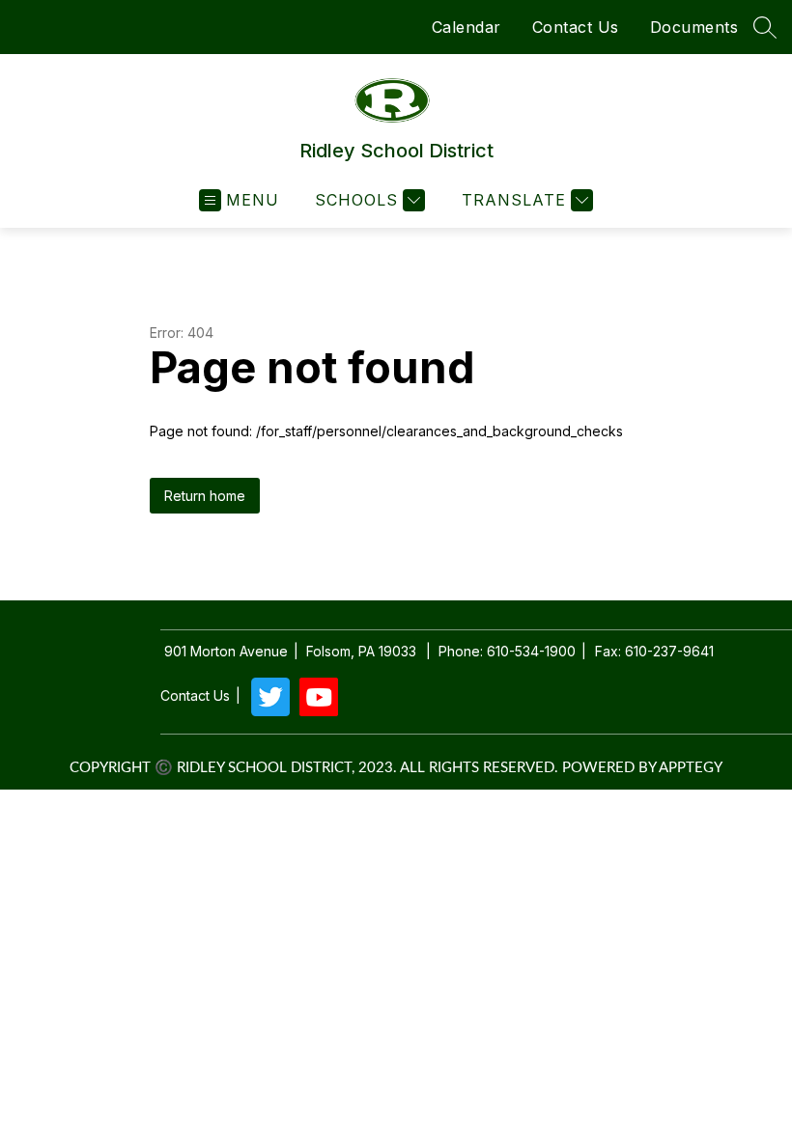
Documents (694, 27)
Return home (204, 495)
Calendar (466, 27)
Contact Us (575, 27)
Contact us (195, 696)
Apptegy (690, 768)
